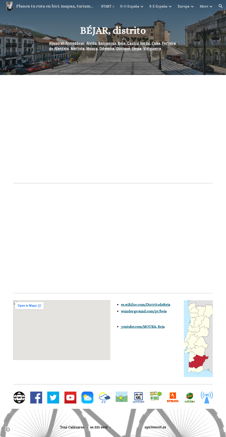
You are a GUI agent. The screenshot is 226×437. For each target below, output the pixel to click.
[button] (220, 6)
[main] (113, 37)
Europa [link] (183, 6)
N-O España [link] (129, 6)
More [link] (204, 6)
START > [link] (107, 6)
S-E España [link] (158, 6)
